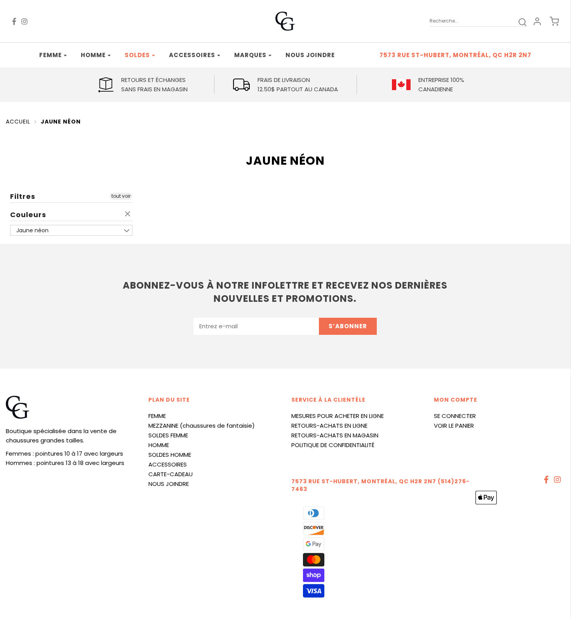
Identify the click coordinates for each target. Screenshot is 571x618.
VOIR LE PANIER (454, 425)
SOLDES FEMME (168, 435)
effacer (128, 214)
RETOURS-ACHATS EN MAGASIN (334, 435)
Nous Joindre (310, 55)
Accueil (18, 121)
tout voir (121, 196)
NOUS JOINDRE (168, 484)
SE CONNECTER (455, 416)
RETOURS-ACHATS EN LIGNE (329, 425)
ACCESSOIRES (167, 464)
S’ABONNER (348, 326)
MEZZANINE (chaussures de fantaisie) (201, 425)
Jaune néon (61, 121)
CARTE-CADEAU (170, 474)
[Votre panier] (550, 21)
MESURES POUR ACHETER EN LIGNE (337, 416)
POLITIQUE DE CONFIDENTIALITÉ (332, 445)
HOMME (158, 445)
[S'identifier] (537, 21)
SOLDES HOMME (169, 455)
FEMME (157, 416)
